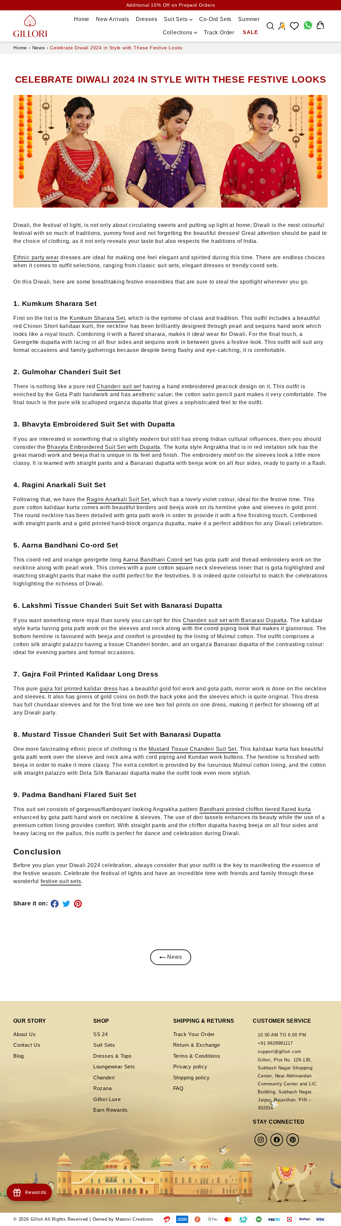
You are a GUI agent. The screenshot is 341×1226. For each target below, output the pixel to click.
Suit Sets (176, 19)
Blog (18, 1056)
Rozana (102, 1088)
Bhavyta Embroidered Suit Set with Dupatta (103, 447)
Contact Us (27, 1045)
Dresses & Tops (112, 1056)
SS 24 (100, 1034)
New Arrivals (112, 19)
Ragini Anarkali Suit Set (118, 499)
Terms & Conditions (196, 1056)
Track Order (219, 32)
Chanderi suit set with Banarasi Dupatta (235, 620)
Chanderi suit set (119, 386)
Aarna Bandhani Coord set (157, 560)
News (38, 47)
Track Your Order (194, 1034)
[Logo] (30, 26)
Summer (249, 19)
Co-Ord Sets (215, 19)
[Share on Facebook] (56, 904)
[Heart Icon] (294, 26)
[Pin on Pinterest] (79, 904)
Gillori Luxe (107, 1099)
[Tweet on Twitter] (67, 904)
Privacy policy (190, 1066)
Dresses (147, 19)
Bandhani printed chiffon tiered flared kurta (255, 809)
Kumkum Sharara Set (97, 318)
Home (81, 19)
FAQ (178, 1088)
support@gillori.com (279, 1051)
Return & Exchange (196, 1045)
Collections (178, 32)
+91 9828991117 (275, 1043)
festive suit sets (61, 881)
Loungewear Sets (114, 1066)
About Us (24, 1034)
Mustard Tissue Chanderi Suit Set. (193, 749)
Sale (250, 32)
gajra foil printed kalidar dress (79, 688)
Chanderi (104, 1077)
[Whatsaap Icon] (307, 26)
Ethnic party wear (36, 257)
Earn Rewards (110, 1110)
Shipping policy (191, 1077)
